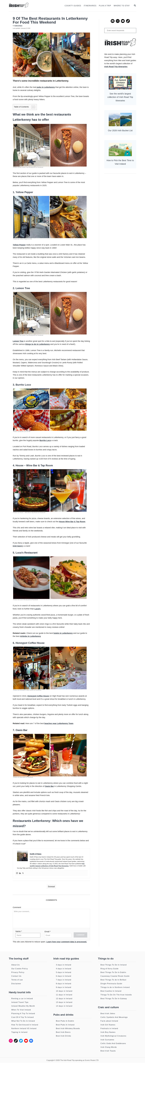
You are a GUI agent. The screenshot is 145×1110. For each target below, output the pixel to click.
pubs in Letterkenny (46, 87)
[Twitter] (23, 873)
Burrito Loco (45, 440)
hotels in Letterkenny (63, 633)
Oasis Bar (49, 786)
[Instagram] (17, 873)
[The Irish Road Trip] (30, 5)
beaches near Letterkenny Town (58, 723)
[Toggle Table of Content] (32, 107)
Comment (17, 907)
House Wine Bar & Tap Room (72, 522)
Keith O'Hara (18, 25)
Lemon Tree (18, 341)
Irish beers (17, 546)
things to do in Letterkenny (37, 344)
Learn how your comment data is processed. (66, 942)
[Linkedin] (20, 873)
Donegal (51, 886)
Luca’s (37, 609)
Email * (48, 932)
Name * (18, 931)
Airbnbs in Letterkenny (30, 636)
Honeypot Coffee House (38, 696)
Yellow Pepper (19, 245)
